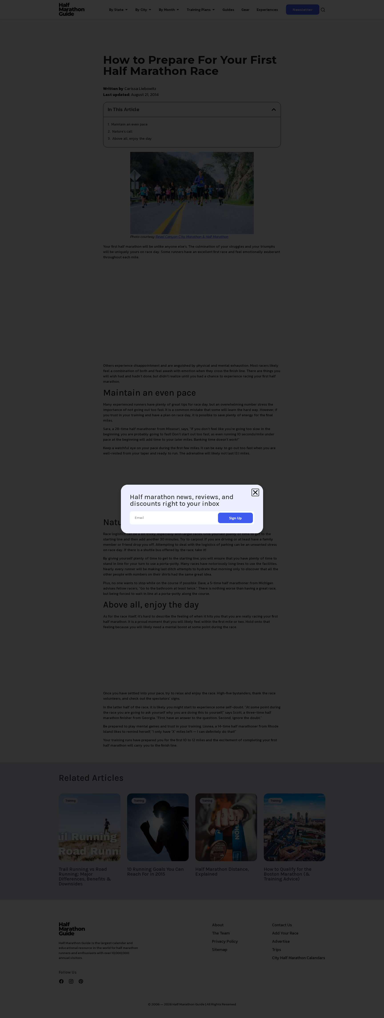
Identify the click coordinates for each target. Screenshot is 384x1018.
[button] (255, 492)
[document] (192, 509)
